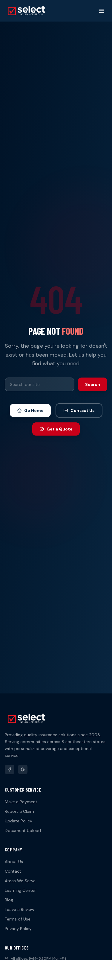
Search (92, 384)
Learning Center (20, 890)
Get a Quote (60, 429)
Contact (13, 871)
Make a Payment (21, 801)
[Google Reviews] (22, 769)
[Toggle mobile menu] (101, 10)
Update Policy (18, 821)
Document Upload (23, 830)
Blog (9, 900)
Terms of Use (17, 919)
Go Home (34, 410)
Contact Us (82, 410)
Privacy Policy (18, 928)
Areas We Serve (20, 880)
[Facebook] (9, 769)
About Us (14, 861)
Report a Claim (19, 811)
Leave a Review (19, 909)
